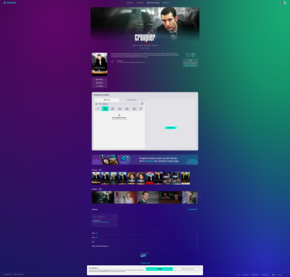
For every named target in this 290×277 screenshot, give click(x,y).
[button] (188, 55)
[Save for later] (196, 9)
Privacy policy (104, 271)
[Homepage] (10, 3)
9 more (143, 62)
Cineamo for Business (18, 274)
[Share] (193, 9)
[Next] (200, 197)
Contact (238, 274)
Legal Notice (246, 274)
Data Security (255, 274)
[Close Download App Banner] (197, 156)
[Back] (93, 9)
